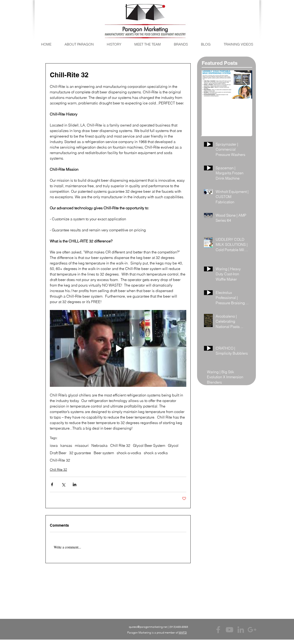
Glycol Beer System (149, 445)
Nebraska (99, 445)
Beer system (104, 453)
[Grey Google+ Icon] (252, 629)
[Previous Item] (209, 84)
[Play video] (118, 348)
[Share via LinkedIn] (74, 484)
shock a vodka (156, 453)
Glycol (173, 445)
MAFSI (183, 632)
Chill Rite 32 (120, 445)
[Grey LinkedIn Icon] (240, 629)
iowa (54, 445)
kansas (66, 445)
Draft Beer (58, 453)
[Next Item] (245, 84)
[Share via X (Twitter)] (63, 484)
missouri (82, 445)
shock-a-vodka (129, 453)
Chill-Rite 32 (60, 460)
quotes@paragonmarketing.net (148, 627)
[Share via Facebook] (52, 484)
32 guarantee (80, 453)
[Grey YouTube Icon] (229, 629)
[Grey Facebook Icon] (218, 629)
